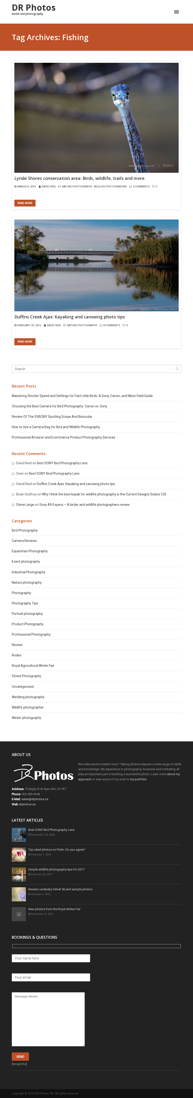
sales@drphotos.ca (34, 799)
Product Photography (28, 624)
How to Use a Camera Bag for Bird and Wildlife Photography (56, 427)
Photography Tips (25, 603)
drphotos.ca (27, 804)
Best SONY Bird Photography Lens (62, 463)
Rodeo (16, 655)
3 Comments (141, 186)
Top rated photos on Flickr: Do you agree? (56, 849)
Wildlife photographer (110, 186)
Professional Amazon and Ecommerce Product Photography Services (63, 437)
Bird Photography (25, 530)
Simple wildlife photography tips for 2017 (56, 869)
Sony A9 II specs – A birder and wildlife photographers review (84, 505)
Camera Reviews (24, 541)
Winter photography (26, 718)
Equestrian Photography (30, 551)
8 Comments (111, 325)
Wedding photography (28, 697)
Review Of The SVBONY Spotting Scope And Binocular (52, 416)
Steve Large (25, 505)
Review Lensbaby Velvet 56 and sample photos (60, 889)
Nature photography (77, 186)
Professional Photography (31, 634)
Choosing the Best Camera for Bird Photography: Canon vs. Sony (59, 406)
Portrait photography (27, 614)
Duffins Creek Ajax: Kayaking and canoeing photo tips (69, 317)
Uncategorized (23, 686)
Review (17, 645)
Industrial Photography (28, 572)
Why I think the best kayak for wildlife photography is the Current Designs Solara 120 (104, 494)
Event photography (26, 561)
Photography (21, 593)
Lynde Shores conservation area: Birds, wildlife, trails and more (79, 178)
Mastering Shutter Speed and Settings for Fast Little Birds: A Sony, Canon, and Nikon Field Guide (82, 396)
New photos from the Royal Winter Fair (54, 909)
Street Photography (26, 676)
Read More (25, 203)
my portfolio (138, 779)
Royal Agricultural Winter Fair (33, 665)
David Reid (49, 186)
